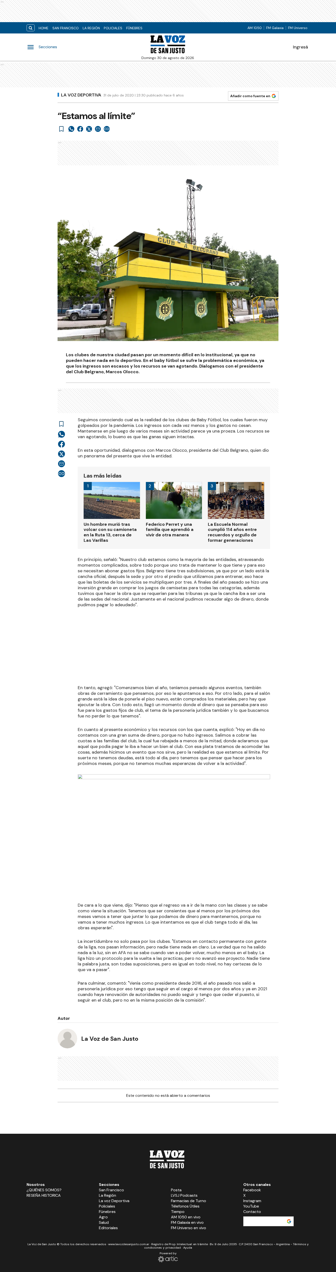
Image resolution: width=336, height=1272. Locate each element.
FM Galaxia (275, 28)
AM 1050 (254, 28)
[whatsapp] (71, 129)
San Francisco (65, 28)
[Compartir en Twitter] (89, 129)
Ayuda (187, 1248)
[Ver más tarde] (61, 129)
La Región (91, 28)
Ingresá (300, 47)
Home (43, 28)
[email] (98, 129)
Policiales (113, 28)
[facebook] (80, 129)
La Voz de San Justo (109, 1038)
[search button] (31, 27)
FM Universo (297, 28)
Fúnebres (134, 28)
